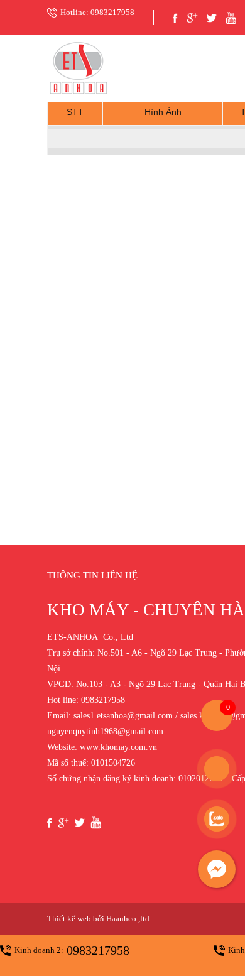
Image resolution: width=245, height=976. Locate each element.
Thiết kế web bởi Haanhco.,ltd (98, 918)
